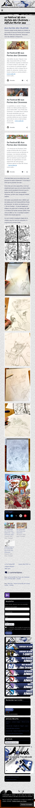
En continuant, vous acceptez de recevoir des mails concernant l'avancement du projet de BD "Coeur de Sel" (17, 629)
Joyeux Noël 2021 (23, 564)
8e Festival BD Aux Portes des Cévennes (21, 531)
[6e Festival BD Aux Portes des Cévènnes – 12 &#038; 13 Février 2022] (9, 525)
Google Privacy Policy (11, 779)
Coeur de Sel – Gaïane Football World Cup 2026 (18, 730)
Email (6, 617)
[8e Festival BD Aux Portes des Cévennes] (22, 525)
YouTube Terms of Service (12, 777)
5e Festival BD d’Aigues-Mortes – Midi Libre (10, 566)
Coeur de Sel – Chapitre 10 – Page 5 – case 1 (17, 726)
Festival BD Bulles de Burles (13, 728)
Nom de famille (8, 612)
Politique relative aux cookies (19, 801)
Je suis (6, 622)
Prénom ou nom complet (11, 606)
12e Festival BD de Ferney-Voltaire (14, 733)
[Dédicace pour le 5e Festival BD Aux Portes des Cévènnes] (9, 543)
